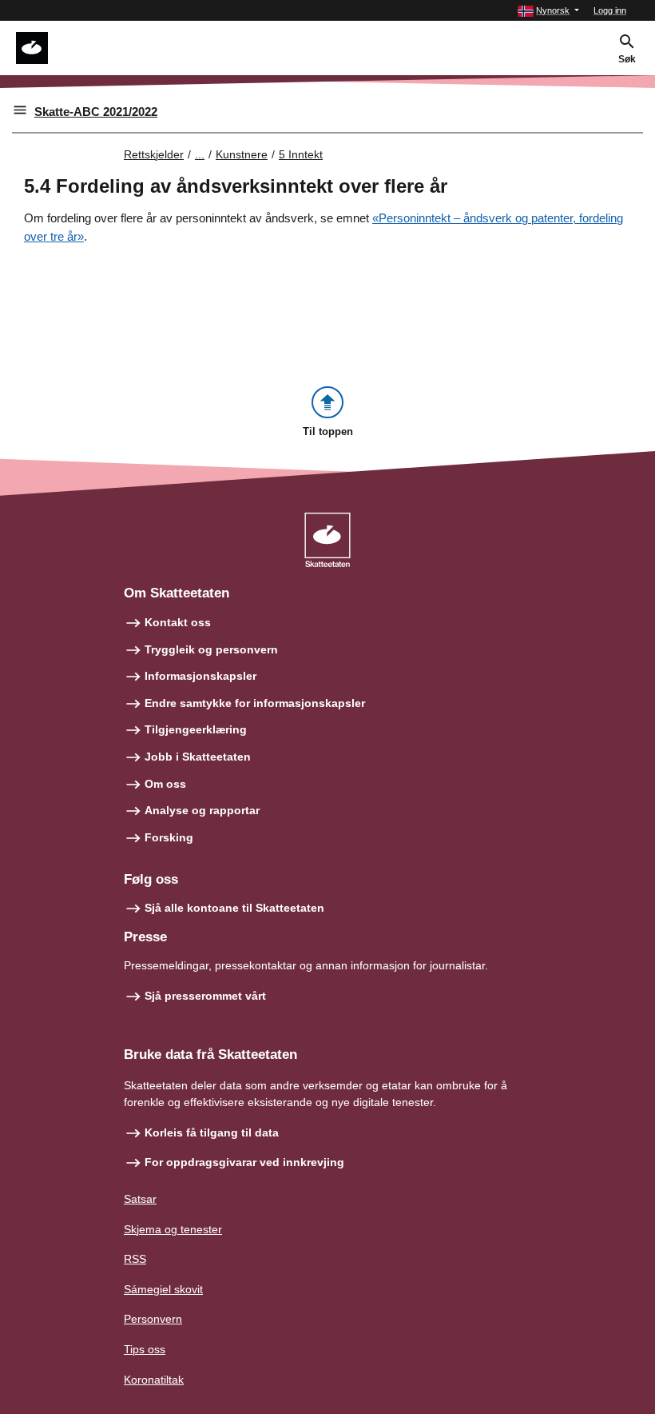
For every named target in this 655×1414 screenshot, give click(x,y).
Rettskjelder (154, 154)
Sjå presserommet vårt (205, 995)
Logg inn (609, 10)
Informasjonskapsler (200, 675)
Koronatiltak (154, 1379)
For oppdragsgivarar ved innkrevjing (244, 1162)
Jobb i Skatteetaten (198, 756)
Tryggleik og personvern (211, 649)
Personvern (153, 1318)
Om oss (165, 783)
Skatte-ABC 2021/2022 (95, 111)
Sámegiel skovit (163, 1289)
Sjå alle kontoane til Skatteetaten (234, 907)
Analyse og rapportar (202, 810)
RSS (135, 1258)
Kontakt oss (178, 622)
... (199, 154)
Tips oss (144, 1349)
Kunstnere (242, 154)
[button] (548, 11)
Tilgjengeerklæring (196, 729)
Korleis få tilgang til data (212, 1132)
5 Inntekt (301, 154)
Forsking (169, 837)
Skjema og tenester (173, 1229)
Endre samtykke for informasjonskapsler (255, 703)
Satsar (140, 1198)
